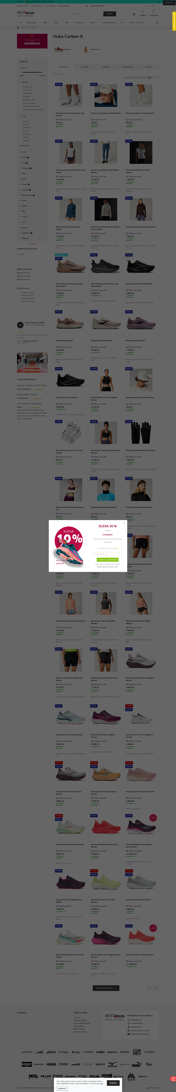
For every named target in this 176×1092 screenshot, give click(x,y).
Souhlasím (113, 1083)
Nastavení (62, 1088)
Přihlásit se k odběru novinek (107, 560)
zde (101, 1083)
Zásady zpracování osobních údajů (107, 566)
